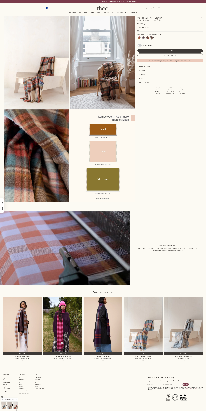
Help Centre (38, 377)
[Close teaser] (3, 198)
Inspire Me (120, 12)
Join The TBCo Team (24, 393)
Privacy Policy (12, 410)
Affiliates (21, 386)
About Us (21, 377)
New (80, 12)
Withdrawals (38, 384)
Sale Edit (134, 12)
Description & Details (145, 66)
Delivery (37, 381)
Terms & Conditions (22, 410)
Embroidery (142, 70)
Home (98, 12)
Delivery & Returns (144, 82)
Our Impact (142, 74)
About (127, 12)
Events (20, 383)
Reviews (141, 78)
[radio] (139, 37)
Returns (37, 383)
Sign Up (185, 384)
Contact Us (37, 379)
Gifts (113, 12)
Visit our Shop (22, 381)
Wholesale (21, 388)
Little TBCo (106, 12)
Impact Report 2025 (23, 392)
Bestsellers (72, 12)
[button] (141, 27)
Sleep (85, 12)
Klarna (36, 386)
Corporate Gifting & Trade (25, 390)
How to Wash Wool (39, 388)
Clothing (92, 12)
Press (20, 384)
